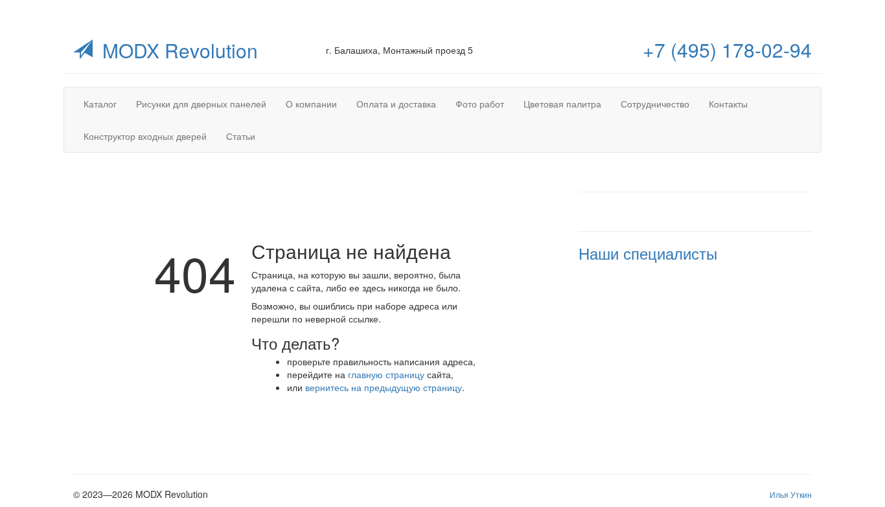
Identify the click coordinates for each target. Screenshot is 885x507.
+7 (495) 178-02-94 (727, 49)
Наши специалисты (648, 253)
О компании (311, 103)
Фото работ (479, 103)
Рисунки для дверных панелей (201, 103)
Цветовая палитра (562, 103)
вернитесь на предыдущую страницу (383, 387)
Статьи (240, 136)
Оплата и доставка (396, 103)
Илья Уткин (791, 494)
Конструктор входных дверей (145, 136)
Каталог (100, 103)
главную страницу (386, 374)
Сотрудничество (655, 103)
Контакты (728, 103)
